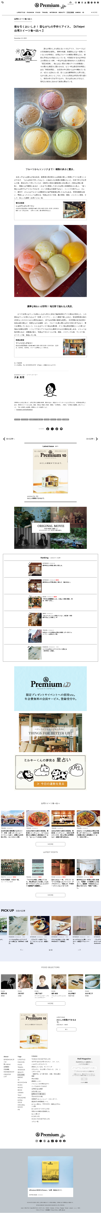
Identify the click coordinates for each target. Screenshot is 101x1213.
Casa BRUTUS (34, 1208)
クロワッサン (41, 1208)
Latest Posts (50, 852)
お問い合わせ (62, 1210)
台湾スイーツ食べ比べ (23, 19)
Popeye (62, 1208)
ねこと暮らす (36, 1114)
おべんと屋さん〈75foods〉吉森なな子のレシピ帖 (46, 1105)
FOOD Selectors (50, 967)
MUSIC (20, 1085)
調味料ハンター (36, 1081)
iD (83, 12)
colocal (71, 1208)
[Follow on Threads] (82, 2)
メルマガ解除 (84, 1082)
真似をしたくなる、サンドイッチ (42, 1067)
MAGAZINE (22, 1098)
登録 (84, 1079)
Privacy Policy (54, 1210)
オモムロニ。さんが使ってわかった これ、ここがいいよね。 (46, 1070)
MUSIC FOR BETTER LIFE (41, 1119)
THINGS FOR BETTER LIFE (41, 1059)
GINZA (47, 1208)
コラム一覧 (35, 1121)
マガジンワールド (40, 1210)
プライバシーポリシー (90, 1074)
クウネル (57, 1208)
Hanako (52, 1208)
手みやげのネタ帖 (37, 1096)
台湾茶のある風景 (37, 1089)
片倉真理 (66, 419)
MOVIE (20, 1087)
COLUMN (70, 12)
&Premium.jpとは (9, 1061)
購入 (66, 1029)
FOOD (38, 12)
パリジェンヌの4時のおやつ (40, 1084)
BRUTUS (27, 1208)
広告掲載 (6, 1069)
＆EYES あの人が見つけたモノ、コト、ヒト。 (46, 1062)
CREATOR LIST (70, 4)
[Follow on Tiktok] (88, 2)
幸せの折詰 (35, 1079)
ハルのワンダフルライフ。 (40, 1064)
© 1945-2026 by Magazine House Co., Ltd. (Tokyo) (50, 1205)
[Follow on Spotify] (91, 2)
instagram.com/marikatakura (24, 409)
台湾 (60, 419)
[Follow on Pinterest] (94, 2)
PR (19, 1110)
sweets (47, 419)
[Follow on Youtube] (85, 2)
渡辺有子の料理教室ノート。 (41, 1101)
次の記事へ (90, 439)
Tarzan (66, 1208)
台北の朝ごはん (36, 1091)
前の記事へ (10, 439)
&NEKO (78, 12)
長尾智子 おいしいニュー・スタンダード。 (45, 1099)
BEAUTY (62, 12)
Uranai (20, 1093)
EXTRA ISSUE (20, 1101)
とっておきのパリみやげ (39, 1086)
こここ (75, 1208)
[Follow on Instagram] (75, 2)
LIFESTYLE (21, 12)
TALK (19, 1095)
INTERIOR (53, 12)
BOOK (20, 1090)
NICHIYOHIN (22, 1082)
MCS (79, 1208)
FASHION (30, 12)
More (50, 844)
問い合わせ (7, 1064)
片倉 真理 (26, 376)
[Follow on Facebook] (98, 2)
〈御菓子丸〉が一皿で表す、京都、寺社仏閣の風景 (46, 1075)
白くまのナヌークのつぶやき (41, 1109)
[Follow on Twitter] (79, 2)
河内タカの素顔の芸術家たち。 (41, 1111)
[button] (21, 950)
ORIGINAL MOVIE (21, 1106)
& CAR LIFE (36, 1116)
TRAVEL (45, 12)
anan (22, 1208)
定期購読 (6, 1067)
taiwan (54, 419)
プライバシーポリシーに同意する (85, 1071)
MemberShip (9, 1072)
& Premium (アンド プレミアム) (50, 6)
